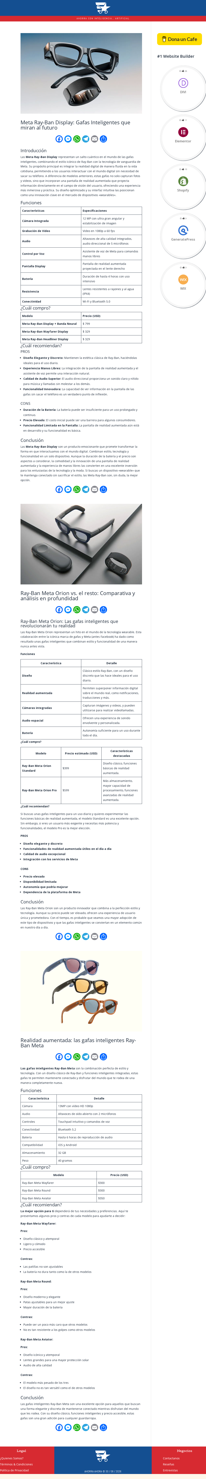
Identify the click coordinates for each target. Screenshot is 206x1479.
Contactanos (177, 1458)
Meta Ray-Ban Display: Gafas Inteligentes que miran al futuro (75, 125)
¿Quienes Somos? (11, 1458)
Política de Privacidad (14, 1470)
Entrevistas (176, 1470)
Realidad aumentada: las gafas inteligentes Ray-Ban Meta (78, 1043)
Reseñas (174, 1464)
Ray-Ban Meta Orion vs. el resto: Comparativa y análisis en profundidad (78, 595)
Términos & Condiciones (16, 1464)
